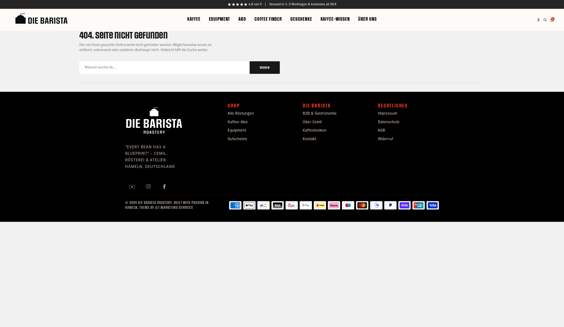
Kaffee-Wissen (335, 19)
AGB (381, 130)
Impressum (387, 114)
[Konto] (538, 20)
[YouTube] (132, 187)
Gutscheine (237, 139)
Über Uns (367, 19)
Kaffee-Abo (238, 122)
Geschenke (301, 19)
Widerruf (385, 139)
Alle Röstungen (241, 114)
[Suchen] (545, 20)
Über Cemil (312, 122)
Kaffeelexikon (315, 130)
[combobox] (179, 67)
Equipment (219, 19)
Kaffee (193, 19)
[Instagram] (148, 187)
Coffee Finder (268, 19)
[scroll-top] (555, 318)
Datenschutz (388, 122)
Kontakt (309, 139)
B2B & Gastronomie (320, 114)
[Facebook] (164, 187)
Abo (242, 19)
